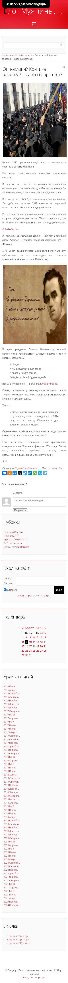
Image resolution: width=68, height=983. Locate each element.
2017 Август (10, 732)
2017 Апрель (11, 718)
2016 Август (10, 690)
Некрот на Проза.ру (18, 939)
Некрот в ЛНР (11, 535)
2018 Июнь (10, 767)
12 (37, 641)
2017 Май (9, 721)
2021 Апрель (11, 887)
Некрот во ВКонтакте (18, 943)
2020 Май (9, 848)
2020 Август (10, 859)
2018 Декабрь (11, 788)
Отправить (20, 510)
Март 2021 (34, 628)
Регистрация (43, 595)
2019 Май (9, 806)
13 (41, 641)
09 (31, 55)
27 (41, 650)
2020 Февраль (12, 838)
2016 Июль (10, 686)
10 (30, 641)
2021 (15, 55)
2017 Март (9, 714)
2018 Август (10, 774)
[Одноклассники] (9, 473)
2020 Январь (11, 834)
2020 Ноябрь (11, 869)
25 (34, 650)
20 (41, 646)
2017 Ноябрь (11, 742)
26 (37, 650)
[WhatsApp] (35, 473)
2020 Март (9, 841)
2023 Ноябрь (11, 901)
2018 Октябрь (11, 781)
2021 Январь (11, 876)
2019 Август (10, 817)
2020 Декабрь (11, 873)
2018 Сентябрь (12, 778)
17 (30, 646)
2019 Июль (10, 813)
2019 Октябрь (11, 824)
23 (26, 650)
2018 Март (9, 757)
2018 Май (9, 764)
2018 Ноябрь (11, 785)
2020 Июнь (10, 852)
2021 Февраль (12, 880)
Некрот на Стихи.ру (17, 936)
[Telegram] (45, 473)
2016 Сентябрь (12, 693)
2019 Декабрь (11, 831)
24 (30, 650)
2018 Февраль (12, 753)
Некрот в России (13, 532)
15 (23, 646)
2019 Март (9, 799)
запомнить (12, 589)
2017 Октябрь (11, 739)
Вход (25, 977)
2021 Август (10, 898)
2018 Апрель (11, 760)
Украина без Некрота (25, 468)
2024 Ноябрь (11, 905)
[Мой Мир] (15, 473)
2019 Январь (11, 792)
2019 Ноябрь (11, 827)
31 (30, 655)
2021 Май (9, 891)
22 (23, 650)
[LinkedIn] (30, 473)
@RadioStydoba (11, 229)
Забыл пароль (26, 595)
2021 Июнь (10, 894)
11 (34, 641)
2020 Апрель (11, 845)
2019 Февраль (12, 795)
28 (45, 650)
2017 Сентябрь (12, 735)
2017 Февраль (12, 711)
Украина (52, 468)
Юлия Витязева (48, 383)
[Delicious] (25, 473)
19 (37, 646)
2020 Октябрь (11, 866)
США (60, 468)
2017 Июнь (10, 725)
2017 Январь (11, 707)
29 (23, 655)
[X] (20, 473)
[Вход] (26, 493)
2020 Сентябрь (12, 862)
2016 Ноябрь (11, 700)
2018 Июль (10, 771)
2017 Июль (10, 728)
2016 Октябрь (11, 697)
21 (45, 646)
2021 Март (9, 883)
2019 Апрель (11, 802)
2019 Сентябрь (12, 820)
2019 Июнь (10, 810)
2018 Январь (11, 749)
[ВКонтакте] (4, 473)
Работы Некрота (13, 543)
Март (24, 55)
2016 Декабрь (11, 704)
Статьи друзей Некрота (16, 546)
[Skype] (40, 473)
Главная (6, 55)
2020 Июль (10, 855)
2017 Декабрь (11, 746)
